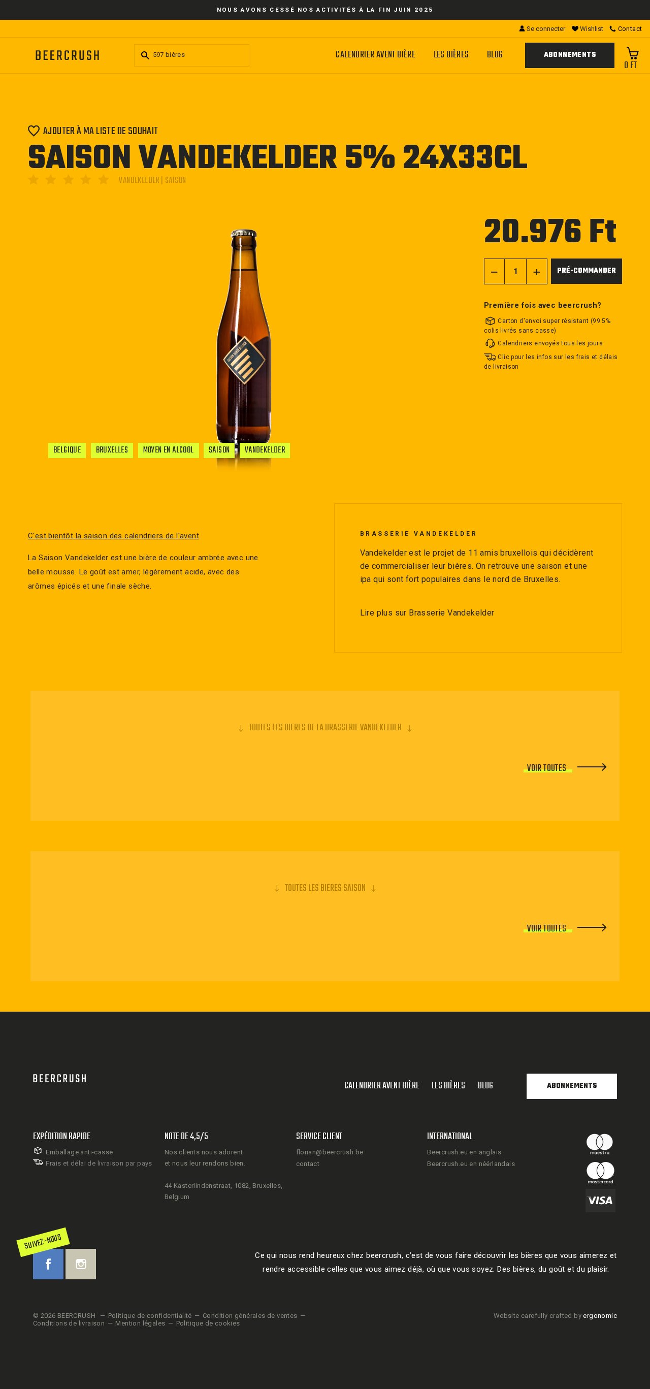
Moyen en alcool (168, 450)
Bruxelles (112, 450)
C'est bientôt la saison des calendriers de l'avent (113, 535)
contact (308, 1164)
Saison (219, 450)
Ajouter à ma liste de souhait (100, 130)
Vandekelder (265, 450)
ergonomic (600, 1315)
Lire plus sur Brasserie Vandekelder (427, 613)
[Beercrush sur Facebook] (48, 1264)
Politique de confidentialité (150, 1315)
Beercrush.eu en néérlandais (471, 1164)
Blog (495, 55)
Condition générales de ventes (250, 1315)
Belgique (67, 450)
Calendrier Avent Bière (375, 55)
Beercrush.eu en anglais (464, 1152)
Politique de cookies (208, 1323)
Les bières (451, 55)
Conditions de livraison (69, 1323)
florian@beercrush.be (330, 1152)
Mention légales (140, 1323)
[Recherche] (144, 55)
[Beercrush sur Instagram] (81, 1264)
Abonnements (570, 55)
